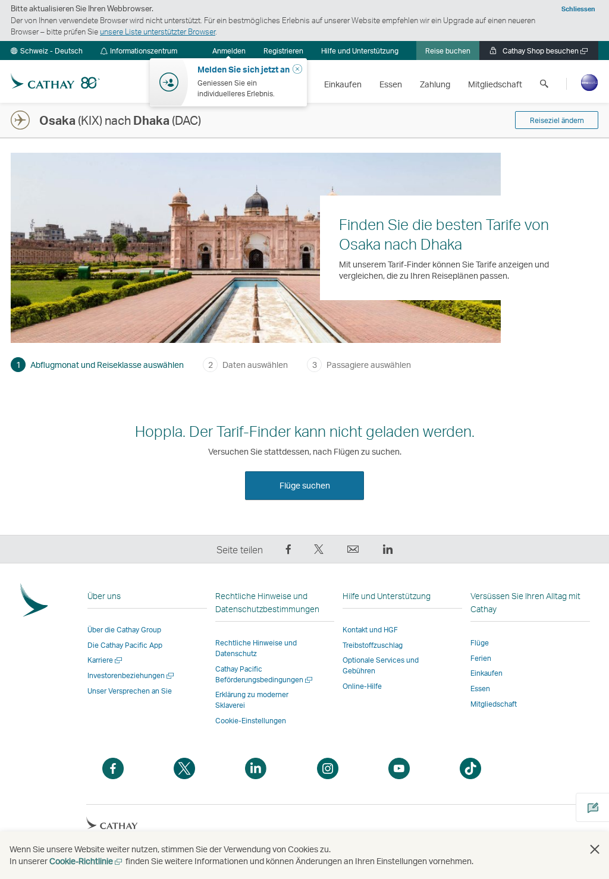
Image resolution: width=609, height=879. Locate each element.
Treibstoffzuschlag (373, 645)
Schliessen (578, 9)
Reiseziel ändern (557, 120)
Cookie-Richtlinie (86, 861)
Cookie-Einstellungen (250, 721)
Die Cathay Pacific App (124, 645)
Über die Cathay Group (124, 629)
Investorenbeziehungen (131, 675)
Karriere (105, 660)
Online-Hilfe (362, 686)
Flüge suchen (305, 485)
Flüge (479, 642)
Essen (480, 688)
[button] (47, 50)
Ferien (480, 658)
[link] (283, 50)
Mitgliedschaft (493, 704)
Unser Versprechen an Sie (129, 690)
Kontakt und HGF (370, 629)
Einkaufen (486, 673)
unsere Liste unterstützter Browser (157, 31)
